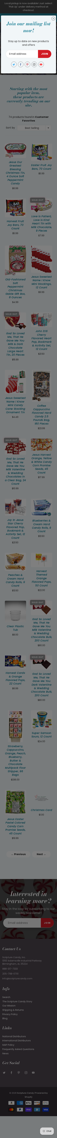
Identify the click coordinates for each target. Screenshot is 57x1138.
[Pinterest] (27, 64)
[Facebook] (20, 64)
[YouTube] (41, 64)
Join (44, 54)
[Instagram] (34, 64)
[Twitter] (14, 64)
